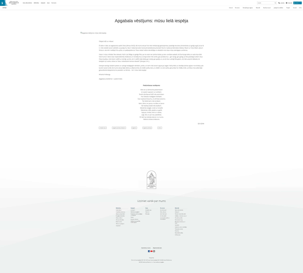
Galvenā (231, 7)
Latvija (4, 7)
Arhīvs (300, 7)
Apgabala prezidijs (147, 127)
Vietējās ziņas (103, 127)
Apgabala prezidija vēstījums (119, 127)
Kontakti (295, 7)
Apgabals (134, 127)
